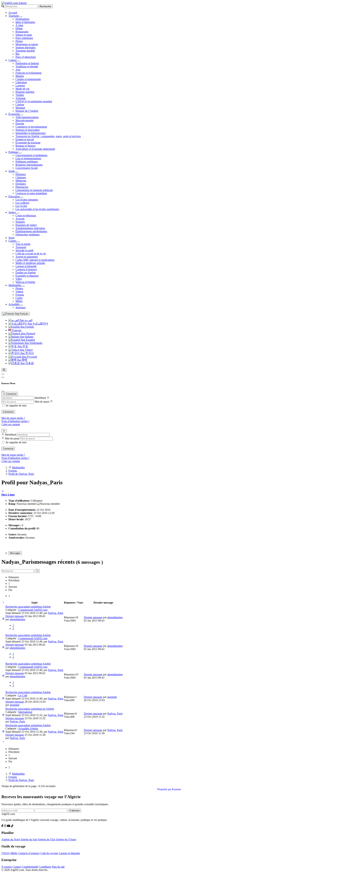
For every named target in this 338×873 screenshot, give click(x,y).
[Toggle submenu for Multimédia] (23, 286)
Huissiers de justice (26, 224)
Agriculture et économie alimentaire (35, 148)
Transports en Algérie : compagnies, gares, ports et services (48, 136)
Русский (31, 356)
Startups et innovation (27, 129)
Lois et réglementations (28, 158)
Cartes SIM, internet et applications (34, 259)
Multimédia (15, 285)
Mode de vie (22, 88)
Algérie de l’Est (46, 839)
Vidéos (19, 291)
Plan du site (58, 866)
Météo (19, 301)
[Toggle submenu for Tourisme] (21, 16)
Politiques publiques (26, 161)
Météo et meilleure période (30, 263)
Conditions (45, 866)
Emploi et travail (24, 139)
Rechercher (45, 6)
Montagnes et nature (26, 44)
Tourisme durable (25, 50)
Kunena (176, 789)
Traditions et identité (26, 66)
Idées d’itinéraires (25, 22)
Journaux (20, 307)
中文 (25, 346)
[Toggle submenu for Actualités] (21, 305)
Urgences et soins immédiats (31, 193)
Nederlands (35, 342)
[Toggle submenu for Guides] (18, 241)
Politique (13, 152)
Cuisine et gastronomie (28, 79)
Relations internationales (29, 164)
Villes (18, 278)
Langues (20, 85)
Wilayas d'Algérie (25, 282)
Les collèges (22, 202)
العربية (28, 320)
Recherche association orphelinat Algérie (28, 606)
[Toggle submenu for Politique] (20, 153)
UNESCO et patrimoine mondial (33, 101)
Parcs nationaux (24, 37)
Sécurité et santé (24, 250)
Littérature (21, 82)
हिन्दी (24, 359)
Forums (19, 294)
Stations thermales (25, 47)
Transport (20, 247)
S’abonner (74, 810)
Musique (20, 107)
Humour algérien (24, 91)
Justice (12, 212)
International (25, 711)
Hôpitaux (20, 174)
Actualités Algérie (28, 728)
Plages (19, 41)
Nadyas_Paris (55, 612)
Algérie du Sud (28, 839)
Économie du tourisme (27, 142)
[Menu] (2, 374)
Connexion (8, 412)
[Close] (2, 391)
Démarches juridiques (27, 234)
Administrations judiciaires (30, 228)
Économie (14, 114)
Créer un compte (10, 424)
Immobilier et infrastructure (30, 133)
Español (30, 339)
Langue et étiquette (26, 266)
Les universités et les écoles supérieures (37, 209)
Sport (11, 237)
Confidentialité (30, 866)
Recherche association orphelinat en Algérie (29, 708)
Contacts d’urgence (26, 269)
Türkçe (28, 349)
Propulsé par (164, 789)
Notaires (20, 221)
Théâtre (19, 95)
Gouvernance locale (26, 167)
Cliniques (20, 177)
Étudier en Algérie (25, 272)
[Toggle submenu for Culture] (18, 61)
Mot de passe (42, 401)
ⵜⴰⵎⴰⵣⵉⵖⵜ (40, 323)
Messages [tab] (15, 553)
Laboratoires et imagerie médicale (34, 190)
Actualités (14, 304)
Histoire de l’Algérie (26, 110)
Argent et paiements (26, 256)
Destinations (22, 18)
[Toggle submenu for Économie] (21, 115)
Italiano (28, 336)
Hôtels (19, 28)
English (29, 326)
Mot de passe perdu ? (13, 418)
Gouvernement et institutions (31, 155)
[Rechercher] (4, 370)
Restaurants (21, 31)
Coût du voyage (49, 853)
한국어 (29, 353)
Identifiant (40, 397)
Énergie (19, 123)
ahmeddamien (17, 619)
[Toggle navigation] (2, 377)
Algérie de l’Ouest (66, 839)
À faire (19, 25)
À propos (6, 866)
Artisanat (20, 98)
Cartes (19, 297)
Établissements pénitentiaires (31, 231)
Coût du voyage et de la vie (30, 253)
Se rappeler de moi (16, 405)
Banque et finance (25, 145)
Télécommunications (27, 117)
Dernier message (14, 616)
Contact (16, 866)
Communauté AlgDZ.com (32, 609)
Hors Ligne (8, 494)
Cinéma (19, 104)
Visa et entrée (22, 244)
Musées (19, 75)
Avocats (19, 218)
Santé (11, 171)
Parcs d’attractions (25, 56)
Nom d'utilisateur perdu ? (15, 421)
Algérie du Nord (10, 839)
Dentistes (20, 183)
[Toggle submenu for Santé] (16, 172)
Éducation (14, 196)
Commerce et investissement (31, 126)
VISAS (5, 853)
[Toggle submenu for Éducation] (21, 197)
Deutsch (30, 333)
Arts (17, 69)
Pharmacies (21, 186)
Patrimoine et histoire (27, 63)
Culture (12, 60)
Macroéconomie (24, 120)
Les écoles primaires (26, 199)
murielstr (14, 704)
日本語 (29, 363)
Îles (17, 53)
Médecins (20, 180)
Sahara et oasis (23, 34)
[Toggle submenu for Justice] (18, 213)
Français (23, 313)
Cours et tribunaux (25, 215)
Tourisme (14, 15)
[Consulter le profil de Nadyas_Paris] (2, 491)
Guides (12, 240)
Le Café (22, 695)
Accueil (12, 12)
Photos (19, 288)
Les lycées (21, 205)
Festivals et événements (28, 72)
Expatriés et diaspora (27, 275)
